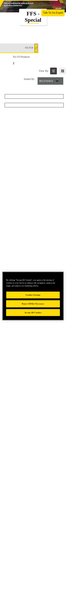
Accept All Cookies (33, 312)
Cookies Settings (33, 295)
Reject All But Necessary (33, 304)
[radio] (53, 71)
